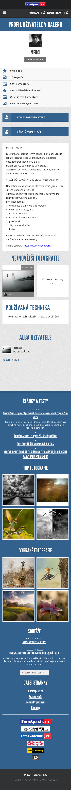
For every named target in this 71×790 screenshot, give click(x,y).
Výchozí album (21, 351)
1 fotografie (16, 77)
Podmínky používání (35, 702)
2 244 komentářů (19, 83)
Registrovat (56, 12)
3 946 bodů (15, 70)
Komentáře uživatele (31, 117)
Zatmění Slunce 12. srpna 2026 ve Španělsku (35, 436)
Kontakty (35, 708)
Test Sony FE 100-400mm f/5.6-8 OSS (35, 444)
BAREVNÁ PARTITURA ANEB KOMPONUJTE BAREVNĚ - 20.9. (34, 653)
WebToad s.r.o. (50, 779)
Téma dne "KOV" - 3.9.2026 (34, 642)
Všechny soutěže (32, 672)
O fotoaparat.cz (35, 691)
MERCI (11, 294)
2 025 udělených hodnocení (24, 90)
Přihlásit (36, 12)
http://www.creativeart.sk (37, 245)
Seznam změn (35, 696)
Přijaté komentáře (29, 131)
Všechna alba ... (11, 359)
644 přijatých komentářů (23, 97)
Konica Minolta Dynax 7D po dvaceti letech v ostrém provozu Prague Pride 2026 (35, 415)
